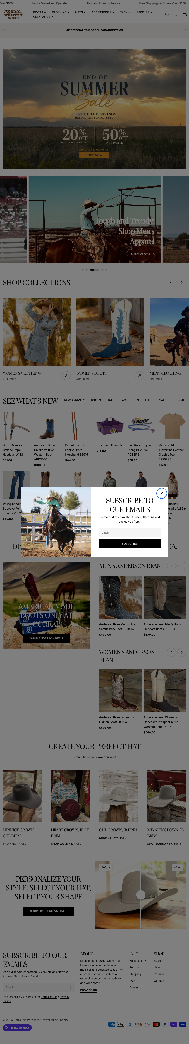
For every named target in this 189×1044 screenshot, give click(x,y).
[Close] (161, 493)
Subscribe (130, 543)
